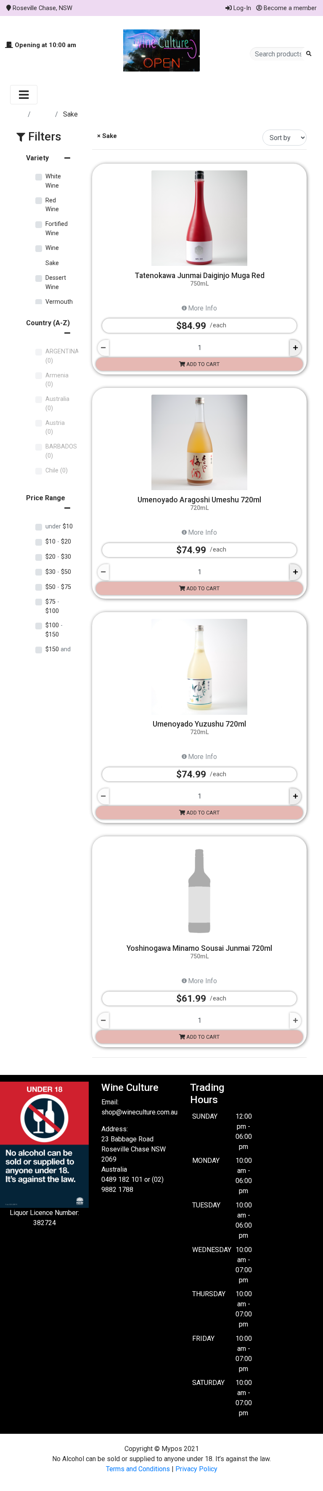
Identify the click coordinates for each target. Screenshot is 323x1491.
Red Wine (52, 205)
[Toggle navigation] (23, 94)
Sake (52, 263)
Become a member (289, 8)
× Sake (106, 136)
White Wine (53, 181)
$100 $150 (54, 630)
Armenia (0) (57, 380)
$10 (59, 526)
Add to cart (202, 364)
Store (44, 114)
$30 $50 (58, 572)
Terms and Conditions (138, 1469)
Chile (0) (56, 470)
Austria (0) (55, 427)
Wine (52, 248)
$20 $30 (58, 556)
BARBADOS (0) (61, 451)
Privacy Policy (196, 1469)
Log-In (241, 8)
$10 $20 (58, 541)
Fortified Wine (56, 228)
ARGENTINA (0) (62, 356)
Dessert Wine (55, 282)
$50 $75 (58, 587)
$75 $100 (52, 606)
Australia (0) (57, 403)
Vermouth (59, 301)
